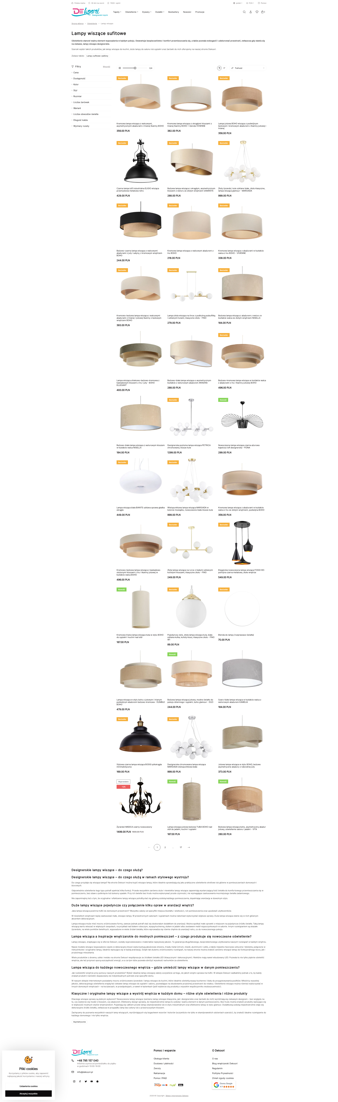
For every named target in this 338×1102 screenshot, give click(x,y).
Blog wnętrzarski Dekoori (225, 1063)
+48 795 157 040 (87, 1060)
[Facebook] (80, 1081)
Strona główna (77, 23)
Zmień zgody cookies (223, 1078)
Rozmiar (77, 96)
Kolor (76, 84)
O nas (215, 1058)
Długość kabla (80, 120)
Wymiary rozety (81, 126)
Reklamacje (159, 1073)
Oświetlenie (92, 23)
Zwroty (157, 1068)
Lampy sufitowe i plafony (97, 56)
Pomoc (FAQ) (160, 1078)
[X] (85, 1081)
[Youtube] (91, 1081)
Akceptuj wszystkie (28, 1093)
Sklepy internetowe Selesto (177, 1096)
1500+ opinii (115, 3)
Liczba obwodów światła (85, 114)
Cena (76, 72)
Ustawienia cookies (29, 1086)
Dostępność (79, 78)
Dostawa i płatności (163, 1063)
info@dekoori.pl (85, 1072)
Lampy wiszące (107, 23)
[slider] (135, 68)
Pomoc (263, 3)
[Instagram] (74, 1081)
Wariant (77, 108)
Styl (75, 90)
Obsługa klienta (161, 1058)
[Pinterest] (97, 1081)
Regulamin (217, 1068)
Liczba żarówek (81, 102)
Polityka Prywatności (222, 1073)
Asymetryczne (79, 1022)
